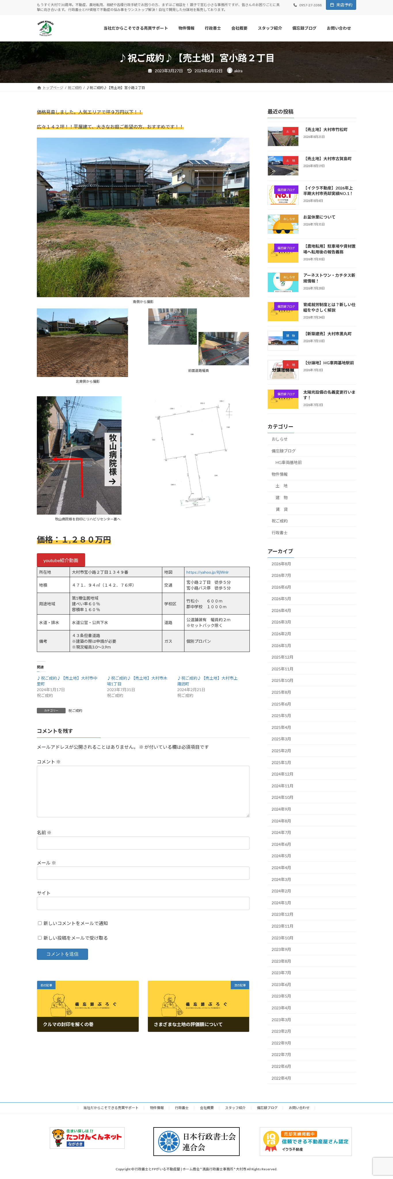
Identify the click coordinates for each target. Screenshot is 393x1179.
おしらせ (280, 439)
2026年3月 (281, 622)
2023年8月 (281, 961)
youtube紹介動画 (60, 560)
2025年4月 (281, 727)
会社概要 (207, 1108)
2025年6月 (281, 704)
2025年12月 (282, 657)
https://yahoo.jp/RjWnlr (207, 572)
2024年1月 (281, 902)
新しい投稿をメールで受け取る (75, 938)
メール (46, 862)
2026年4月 (281, 610)
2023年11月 (282, 926)
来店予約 (344, 4)
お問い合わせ (299, 1108)
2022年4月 (281, 1078)
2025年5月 (281, 715)
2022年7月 (281, 1054)
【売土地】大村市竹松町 (325, 129)
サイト (44, 893)
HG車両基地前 (289, 462)
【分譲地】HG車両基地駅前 (328, 363)
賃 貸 (282, 509)
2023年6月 (281, 984)
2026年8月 (281, 563)
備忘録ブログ (284, 450)
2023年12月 (282, 914)
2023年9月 (281, 949)
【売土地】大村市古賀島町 (327, 158)
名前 (44, 832)
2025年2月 (281, 750)
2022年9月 (281, 1042)
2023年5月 (281, 996)
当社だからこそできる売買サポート (111, 1108)
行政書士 (280, 532)
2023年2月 (281, 1031)
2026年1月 (281, 645)
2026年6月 (281, 587)
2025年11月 (282, 668)
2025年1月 (281, 762)
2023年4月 (281, 1007)
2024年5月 (281, 856)
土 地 (282, 486)
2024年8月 (281, 820)
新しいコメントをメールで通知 (75, 923)
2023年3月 (281, 1019)
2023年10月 (282, 937)
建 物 (282, 497)
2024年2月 (281, 890)
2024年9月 (281, 809)
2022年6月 (281, 1066)
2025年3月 (281, 739)
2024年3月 (281, 879)
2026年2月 (281, 633)
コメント (49, 762)
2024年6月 (281, 844)
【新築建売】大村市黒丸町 (327, 333)
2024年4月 (281, 867)
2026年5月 (281, 598)
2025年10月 (282, 680)
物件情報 (280, 474)
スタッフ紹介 (235, 1108)
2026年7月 (281, 575)
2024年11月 (282, 785)
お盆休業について (319, 217)
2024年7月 (281, 832)
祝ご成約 (75, 710)
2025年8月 (281, 692)
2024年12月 (282, 774)
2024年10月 (282, 797)
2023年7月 (281, 972)
